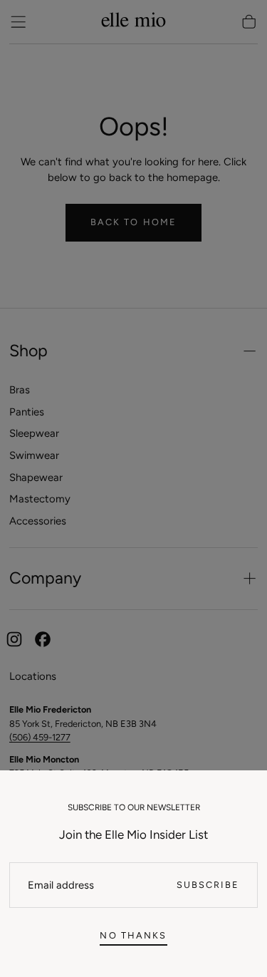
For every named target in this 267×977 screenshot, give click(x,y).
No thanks (133, 935)
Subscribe (208, 884)
